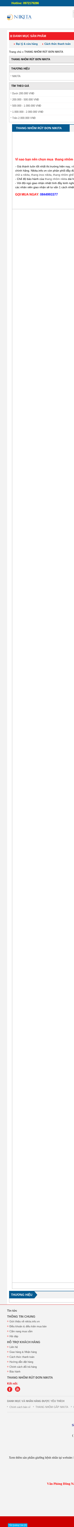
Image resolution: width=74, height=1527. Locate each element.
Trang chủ (15, 51)
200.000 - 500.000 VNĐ (25, 99)
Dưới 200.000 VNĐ (23, 93)
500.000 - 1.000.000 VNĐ (26, 105)
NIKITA (16, 76)
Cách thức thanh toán (57, 43)
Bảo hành (14, 1371)
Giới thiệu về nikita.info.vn (24, 1321)
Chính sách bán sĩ (19, 1407)
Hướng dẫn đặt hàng (21, 1361)
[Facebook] (10, 1391)
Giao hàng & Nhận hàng (23, 1351)
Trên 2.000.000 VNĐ (24, 117)
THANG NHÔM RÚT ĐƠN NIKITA (43, 51)
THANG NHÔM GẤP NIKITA (52, 1407)
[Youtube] (18, 1391)
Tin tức (12, 1310)
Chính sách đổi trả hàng (23, 1366)
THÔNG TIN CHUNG (21, 1316)
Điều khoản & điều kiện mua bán (28, 1326)
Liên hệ (13, 1347)
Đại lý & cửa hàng (27, 43)
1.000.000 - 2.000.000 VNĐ (27, 111)
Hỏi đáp (13, 1336)
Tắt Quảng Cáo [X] (18, 1525)
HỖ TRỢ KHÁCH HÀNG (23, 1342)
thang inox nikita (41, 174)
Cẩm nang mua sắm (21, 1331)
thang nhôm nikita (56, 178)
